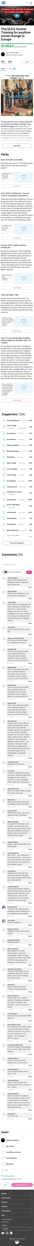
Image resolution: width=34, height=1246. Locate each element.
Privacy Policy (5, 1222)
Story (3, 69)
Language (4, 1225)
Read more (17, 145)
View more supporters (17, 543)
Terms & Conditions (6, 1219)
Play (17, 16)
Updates (11, 69)
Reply (30, 587)
